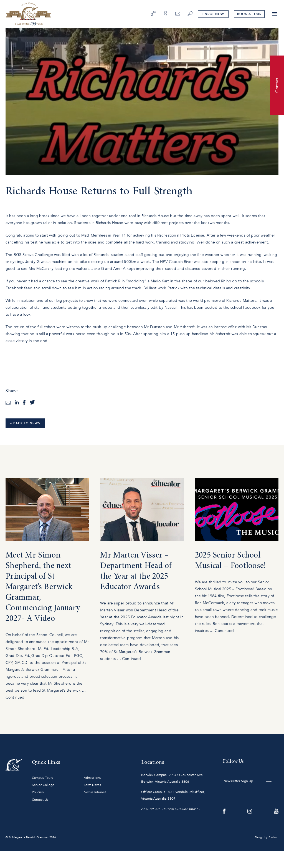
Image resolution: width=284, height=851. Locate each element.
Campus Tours (42, 777)
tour (249, 14)
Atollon (273, 837)
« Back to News (25, 423)
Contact (277, 84)
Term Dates (92, 785)
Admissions (92, 777)
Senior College (43, 785)
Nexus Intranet (95, 792)
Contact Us (40, 799)
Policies (38, 792)
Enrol (213, 14)
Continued (15, 697)
